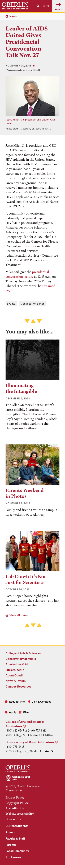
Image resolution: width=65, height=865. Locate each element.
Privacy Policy (15, 797)
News (13, 16)
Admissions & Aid (17, 664)
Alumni (10, 832)
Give (26, 712)
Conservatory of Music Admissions (30, 742)
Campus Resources (18, 686)
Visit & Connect (41, 701)
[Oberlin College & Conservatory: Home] (15, 6)
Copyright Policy (17, 803)
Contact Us (13, 819)
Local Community (17, 851)
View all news (18, 615)
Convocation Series (33, 303)
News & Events (16, 681)
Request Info (17, 701)
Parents (11, 844)
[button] (43, 6)
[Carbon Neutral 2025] (32, 778)
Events (11, 303)
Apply (12, 712)
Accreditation (15, 808)
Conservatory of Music (21, 658)
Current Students (17, 825)
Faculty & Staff (15, 838)
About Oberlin (15, 675)
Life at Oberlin (15, 669)
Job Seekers (13, 857)
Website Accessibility (20, 813)
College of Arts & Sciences (23, 653)
